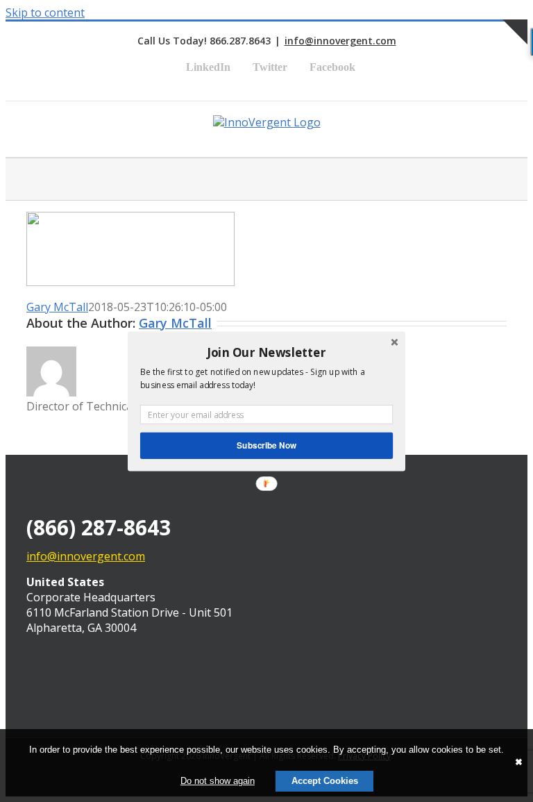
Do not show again (217, 781)
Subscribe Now (266, 445)
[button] (266, 352)
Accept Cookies (324, 781)
